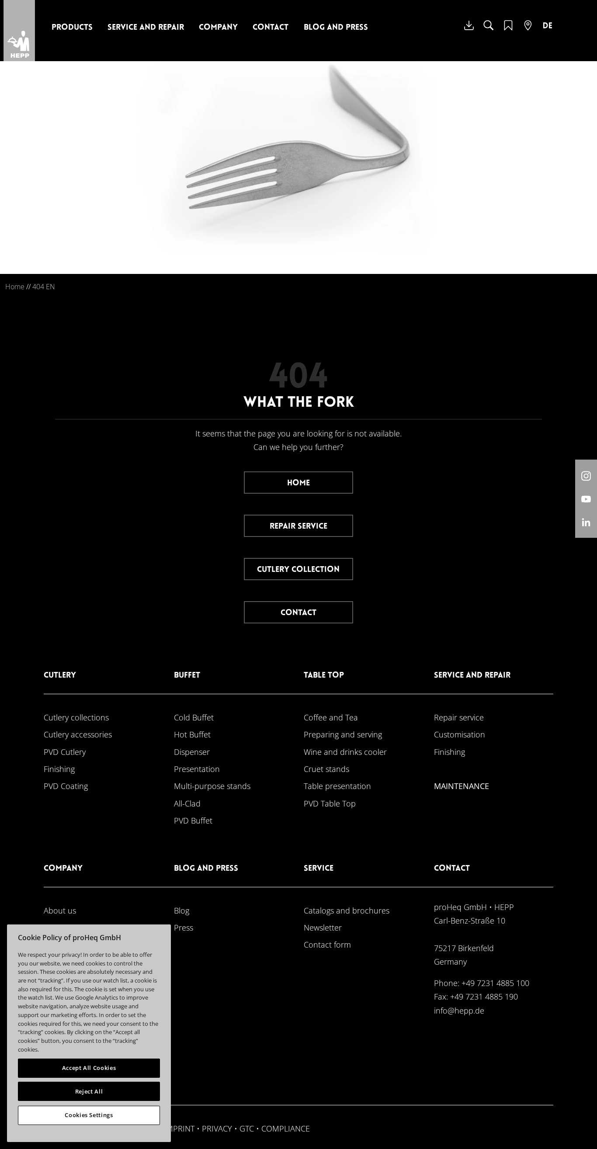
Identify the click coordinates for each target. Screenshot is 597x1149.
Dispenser (192, 751)
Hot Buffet (192, 734)
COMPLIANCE (285, 1128)
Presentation (197, 768)
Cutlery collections (76, 717)
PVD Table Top (330, 803)
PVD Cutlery (65, 751)
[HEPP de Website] (547, 32)
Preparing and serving (343, 734)
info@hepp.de (459, 1010)
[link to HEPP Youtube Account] (586, 498)
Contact (270, 28)
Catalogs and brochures (346, 910)
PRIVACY (217, 1128)
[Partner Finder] (528, 30)
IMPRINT (179, 1128)
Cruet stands (326, 768)
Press (183, 927)
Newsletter (323, 927)
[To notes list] (508, 30)
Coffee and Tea (331, 717)
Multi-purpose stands (212, 785)
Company (218, 28)
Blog (181, 910)
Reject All (89, 1091)
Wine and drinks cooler (345, 751)
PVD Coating (66, 785)
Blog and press (336, 28)
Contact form (327, 944)
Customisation (459, 734)
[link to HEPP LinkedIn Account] (586, 521)
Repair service (298, 527)
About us (60, 910)
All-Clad (187, 803)
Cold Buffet (194, 717)
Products (72, 28)
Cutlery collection (298, 570)
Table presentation (337, 785)
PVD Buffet (193, 820)
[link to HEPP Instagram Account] (586, 475)
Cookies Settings (89, 1115)
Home (14, 286)
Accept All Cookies (89, 1068)
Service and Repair (146, 28)
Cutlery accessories (78, 734)
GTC (246, 1128)
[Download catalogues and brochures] (469, 32)
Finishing (59, 768)
